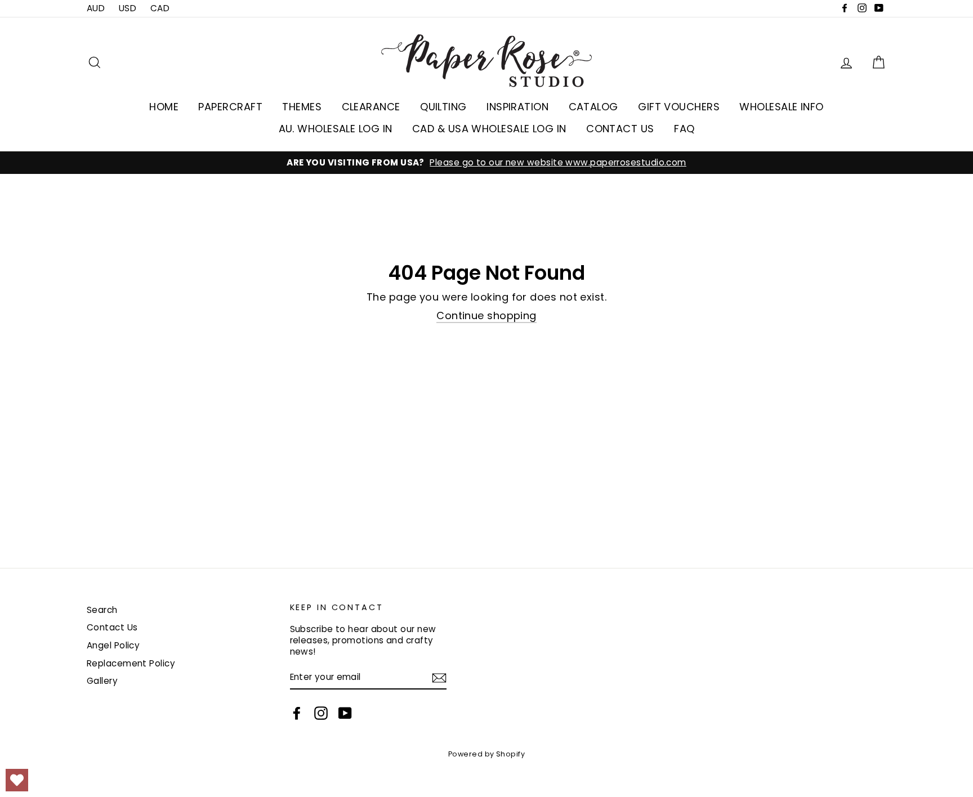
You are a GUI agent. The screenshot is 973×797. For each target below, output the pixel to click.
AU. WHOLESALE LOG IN (335, 129)
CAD (159, 8)
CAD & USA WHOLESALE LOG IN (489, 129)
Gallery (102, 681)
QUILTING (443, 107)
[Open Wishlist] (17, 780)
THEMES (302, 107)
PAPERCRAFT (230, 107)
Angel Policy (113, 645)
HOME (163, 107)
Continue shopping (486, 316)
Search (102, 610)
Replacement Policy (131, 663)
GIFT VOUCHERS (679, 107)
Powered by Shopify (486, 754)
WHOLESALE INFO (781, 107)
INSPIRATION (517, 107)
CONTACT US (620, 129)
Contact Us (112, 627)
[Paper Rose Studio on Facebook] (296, 713)
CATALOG (593, 107)
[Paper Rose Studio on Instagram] (321, 713)
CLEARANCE (371, 107)
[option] (486, 162)
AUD (96, 8)
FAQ (684, 129)
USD (127, 8)
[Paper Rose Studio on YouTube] (345, 713)
